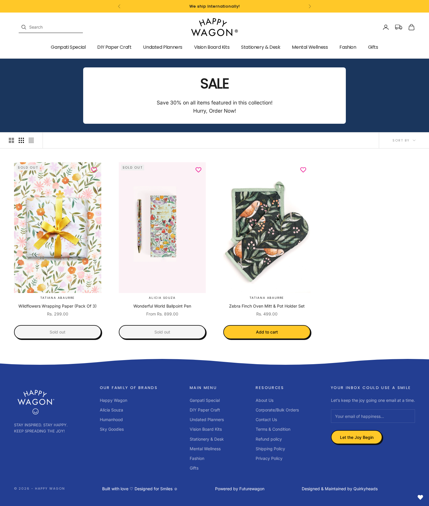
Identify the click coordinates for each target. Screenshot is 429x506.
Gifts (373, 47)
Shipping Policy (270, 448)
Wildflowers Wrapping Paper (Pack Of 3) (57, 305)
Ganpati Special (68, 47)
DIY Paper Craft (114, 47)
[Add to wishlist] (94, 169)
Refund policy (269, 439)
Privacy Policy (269, 458)
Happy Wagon (113, 400)
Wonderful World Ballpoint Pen (162, 305)
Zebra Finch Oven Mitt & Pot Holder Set (267, 305)
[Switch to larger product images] (11, 140)
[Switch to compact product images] (31, 140)
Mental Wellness (310, 47)
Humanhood (111, 419)
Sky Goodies (112, 429)
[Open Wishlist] (420, 497)
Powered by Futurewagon (239, 488)
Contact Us (266, 419)
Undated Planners (162, 47)
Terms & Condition (273, 429)
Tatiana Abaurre (57, 297)
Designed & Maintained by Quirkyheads (340, 488)
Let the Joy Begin (357, 437)
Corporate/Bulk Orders (277, 409)
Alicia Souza (162, 297)
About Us (264, 400)
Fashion (347, 47)
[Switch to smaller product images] (21, 140)
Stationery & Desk (260, 47)
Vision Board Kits (211, 47)
